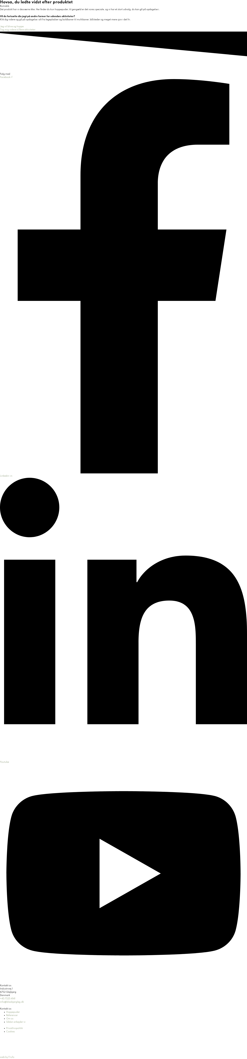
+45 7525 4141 (7, 999)
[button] (139, 7)
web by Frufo (7, 1057)
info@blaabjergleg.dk (12, 1002)
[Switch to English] (198, 7)
